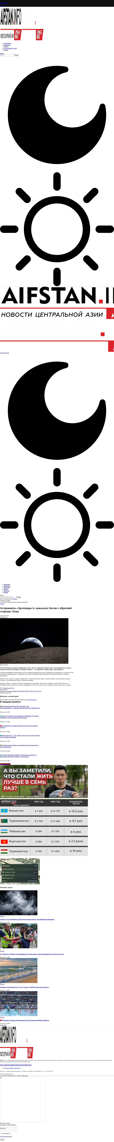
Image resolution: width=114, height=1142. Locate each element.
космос (9, 688)
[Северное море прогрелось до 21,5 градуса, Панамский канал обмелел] (18, 982)
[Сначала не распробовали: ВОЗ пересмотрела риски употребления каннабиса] (18, 914)
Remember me (6, 1133)
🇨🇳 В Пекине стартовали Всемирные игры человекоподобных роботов (24, 1020)
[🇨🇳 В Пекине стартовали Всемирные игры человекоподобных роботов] (18, 1015)
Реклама (2, 6)
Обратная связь (4, 3)
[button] (2, 53)
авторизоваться (31, 699)
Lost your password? (6, 1136)
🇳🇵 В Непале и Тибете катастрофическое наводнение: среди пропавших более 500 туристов (32, 954)
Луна (12, 688)
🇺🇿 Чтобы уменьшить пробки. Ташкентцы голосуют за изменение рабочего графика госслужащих (18, 756)
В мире (2, 603)
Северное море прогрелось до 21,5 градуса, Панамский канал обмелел (24, 987)
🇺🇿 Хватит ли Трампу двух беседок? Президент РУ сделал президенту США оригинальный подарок (19, 717)
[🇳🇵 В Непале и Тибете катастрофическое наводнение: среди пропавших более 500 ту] (18, 948)
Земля (5, 688)
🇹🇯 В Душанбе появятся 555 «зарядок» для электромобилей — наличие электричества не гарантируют (20, 707)
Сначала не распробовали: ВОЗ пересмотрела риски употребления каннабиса (27, 919)
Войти (15, 599)
